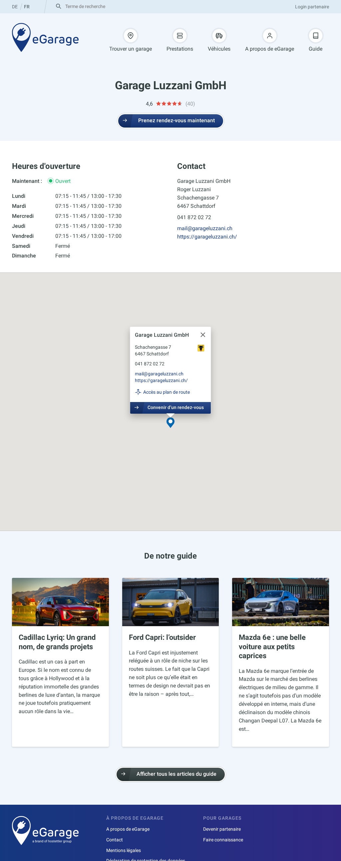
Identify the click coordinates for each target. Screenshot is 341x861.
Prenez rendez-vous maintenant (176, 120)
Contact (114, 839)
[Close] (203, 335)
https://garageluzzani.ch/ (207, 236)
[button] (170, 423)
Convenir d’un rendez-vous (176, 407)
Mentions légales (123, 850)
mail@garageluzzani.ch (204, 228)
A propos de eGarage (269, 49)
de (15, 6)
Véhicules (219, 49)
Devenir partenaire (222, 829)
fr (27, 6)
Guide (315, 49)
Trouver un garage (130, 49)
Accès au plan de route (166, 392)
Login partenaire (312, 6)
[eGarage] (45, 37)
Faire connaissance (223, 839)
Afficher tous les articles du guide (176, 774)
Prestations (180, 49)
